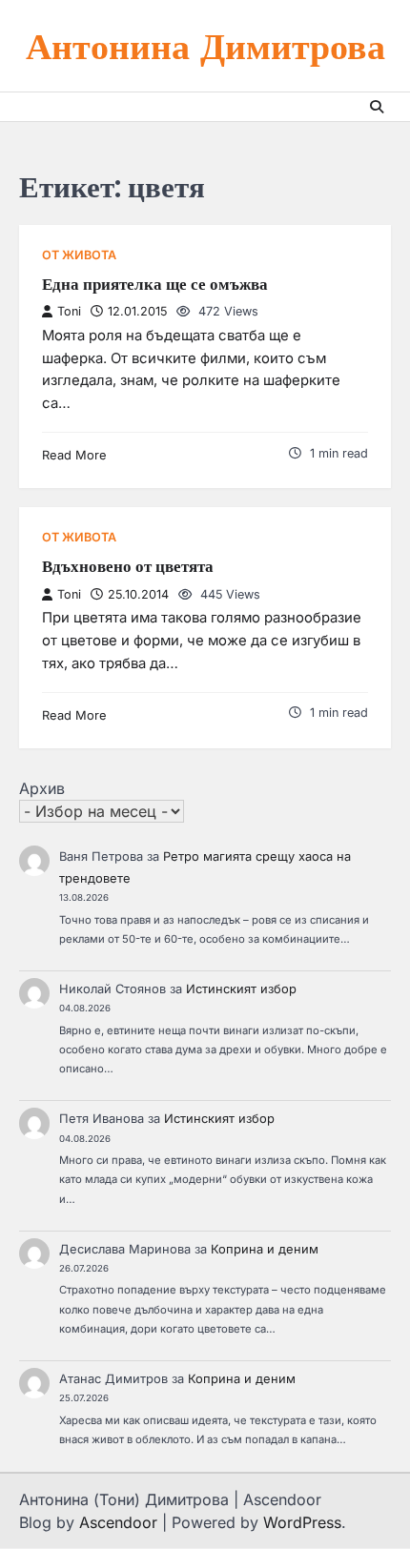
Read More (74, 455)
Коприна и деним (264, 1249)
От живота (79, 255)
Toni (69, 311)
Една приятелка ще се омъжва (155, 284)
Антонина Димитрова (205, 45)
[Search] (376, 106)
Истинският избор (241, 989)
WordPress (302, 1522)
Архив (42, 788)
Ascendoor (118, 1522)
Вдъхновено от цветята (128, 566)
